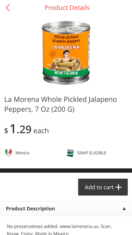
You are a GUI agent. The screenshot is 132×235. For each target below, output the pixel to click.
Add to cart (99, 187)
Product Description (30, 208)
